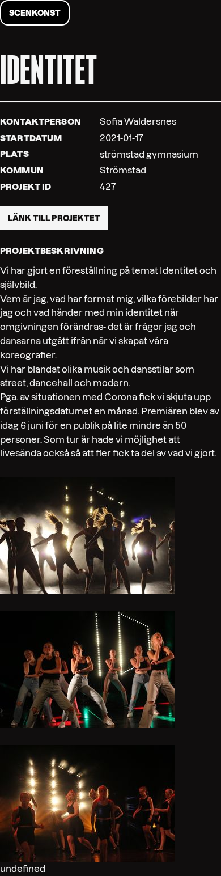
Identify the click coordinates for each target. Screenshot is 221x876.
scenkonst (35, 13)
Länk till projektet (54, 218)
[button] (87, 535)
